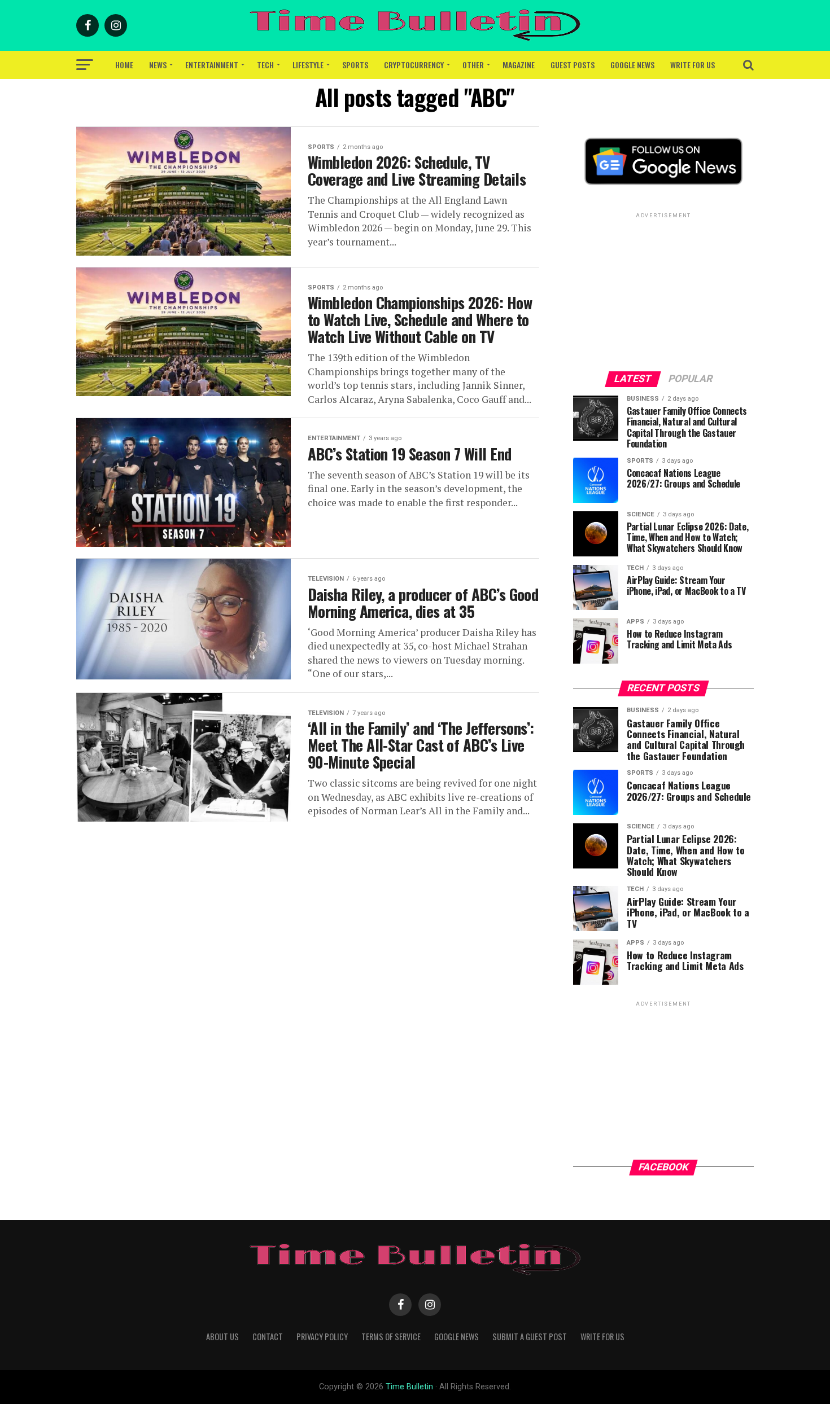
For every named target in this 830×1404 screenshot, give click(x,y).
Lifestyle (308, 65)
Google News (632, 65)
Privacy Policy (322, 1336)
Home (124, 65)
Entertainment (211, 65)
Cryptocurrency (414, 65)
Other (473, 65)
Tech (265, 65)
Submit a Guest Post (529, 1336)
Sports (355, 65)
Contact (267, 1336)
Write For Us (692, 65)
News (158, 65)
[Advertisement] (663, 291)
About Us (222, 1336)
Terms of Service (391, 1336)
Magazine (519, 65)
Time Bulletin (409, 1387)
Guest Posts (573, 65)
